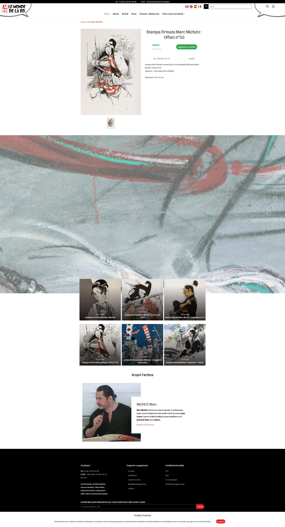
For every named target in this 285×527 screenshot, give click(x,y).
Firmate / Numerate (149, 13)
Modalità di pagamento (137, 484)
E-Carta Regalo (171, 480)
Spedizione (132, 475)
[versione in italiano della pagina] (199, 6)
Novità (125, 13)
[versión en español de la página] (195, 6)
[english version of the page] (191, 6)
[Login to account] (273, 6)
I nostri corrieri (134, 480)
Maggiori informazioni (145, 424)
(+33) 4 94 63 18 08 (127, 1)
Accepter (220, 521)
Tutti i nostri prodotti (172, 13)
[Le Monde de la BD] (16, 10)
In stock (131, 471)
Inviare (200, 506)
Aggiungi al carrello (187, 47)
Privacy (131, 488)
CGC (167, 471)
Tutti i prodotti (91, 22)
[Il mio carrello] (268, 6)
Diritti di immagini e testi (174, 484)
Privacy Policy (205, 521)
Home (107, 13)
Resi (167, 475)
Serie (134, 13)
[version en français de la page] (186, 6)
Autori (116, 13)
